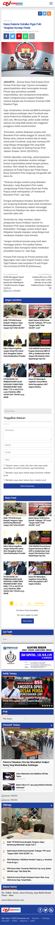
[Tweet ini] (13, 36)
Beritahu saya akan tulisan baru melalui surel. (26, 480)
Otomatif (5, 921)
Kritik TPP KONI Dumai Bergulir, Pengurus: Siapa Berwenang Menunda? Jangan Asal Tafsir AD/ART (14, 521)
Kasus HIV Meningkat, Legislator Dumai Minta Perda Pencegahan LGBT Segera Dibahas (38, 580)
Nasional (31, 31)
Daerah (24, 31)
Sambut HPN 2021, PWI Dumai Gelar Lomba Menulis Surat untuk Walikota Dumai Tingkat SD (41, 281)
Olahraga (45, 918)
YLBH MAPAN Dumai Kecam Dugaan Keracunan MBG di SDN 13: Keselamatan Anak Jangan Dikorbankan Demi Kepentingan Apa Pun (40, 353)
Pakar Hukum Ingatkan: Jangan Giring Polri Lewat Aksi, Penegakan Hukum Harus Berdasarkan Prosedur (15, 549)
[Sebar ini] (6, 36)
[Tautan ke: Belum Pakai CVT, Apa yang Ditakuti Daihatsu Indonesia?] (9, 787)
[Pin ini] (19, 36)
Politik (37, 31)
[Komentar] (32, 36)
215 (29, 603)
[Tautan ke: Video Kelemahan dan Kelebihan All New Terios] (9, 776)
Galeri (32, 921)
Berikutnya (39, 603)
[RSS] (49, 13)
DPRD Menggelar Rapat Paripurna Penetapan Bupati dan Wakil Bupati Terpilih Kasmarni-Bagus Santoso (14, 281)
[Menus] (51, 3)
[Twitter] (44, 13)
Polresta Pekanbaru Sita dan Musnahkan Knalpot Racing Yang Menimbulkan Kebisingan (26, 763)
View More (27, 621)
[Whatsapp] (25, 36)
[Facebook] (40, 13)
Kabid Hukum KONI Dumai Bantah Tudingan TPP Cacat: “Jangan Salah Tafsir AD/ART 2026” (40, 521)
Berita (19, 31)
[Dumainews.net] (12, 3)
